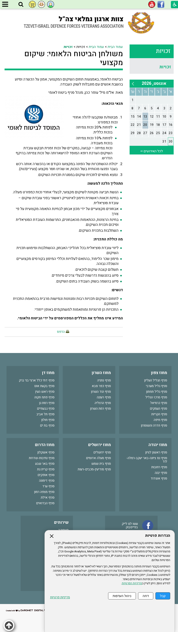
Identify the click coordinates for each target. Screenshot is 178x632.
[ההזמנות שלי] (32, 4)
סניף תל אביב (45, 414)
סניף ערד (48, 486)
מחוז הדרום (44, 445)
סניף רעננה (104, 397)
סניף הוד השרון (101, 391)
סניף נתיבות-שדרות (41, 458)
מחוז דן (48, 373)
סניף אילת (47, 497)
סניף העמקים (158, 408)
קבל (163, 596)
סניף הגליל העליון (155, 380)
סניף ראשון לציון (156, 452)
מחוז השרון (101, 373)
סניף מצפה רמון (44, 491)
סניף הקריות (159, 414)
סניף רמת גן (46, 403)
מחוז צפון (159, 373)
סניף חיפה (160, 419)
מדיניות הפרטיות (132, 583)
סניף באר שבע (44, 463)
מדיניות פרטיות (60, 597)
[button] (20, 4)
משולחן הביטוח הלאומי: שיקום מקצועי (73, 58)
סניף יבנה (161, 472)
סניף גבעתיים (45, 408)
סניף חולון (47, 419)
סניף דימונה (46, 480)
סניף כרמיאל (158, 403)
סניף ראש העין (44, 391)
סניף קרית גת (45, 469)
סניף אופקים (46, 475)
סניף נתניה (104, 380)
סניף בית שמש (101, 463)
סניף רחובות (159, 467)
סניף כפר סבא (101, 386)
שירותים (61, 522)
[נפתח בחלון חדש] (160, 4)
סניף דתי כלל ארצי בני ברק (36, 380)
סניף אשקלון (45, 452)
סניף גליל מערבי (156, 386)
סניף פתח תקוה (44, 397)
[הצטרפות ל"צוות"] (41, 4)
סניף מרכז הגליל (156, 397)
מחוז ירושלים (99, 445)
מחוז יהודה (157, 445)
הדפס (61, 331)
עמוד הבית (115, 46)
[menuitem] (152, 67)
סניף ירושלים (102, 452)
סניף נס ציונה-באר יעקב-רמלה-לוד (146, 460)
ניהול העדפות (122, 596)
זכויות (163, 51)
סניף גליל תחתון (156, 391)
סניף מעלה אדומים (98, 458)
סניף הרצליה (103, 403)
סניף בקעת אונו (44, 386)
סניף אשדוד (159, 478)
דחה (146, 596)
